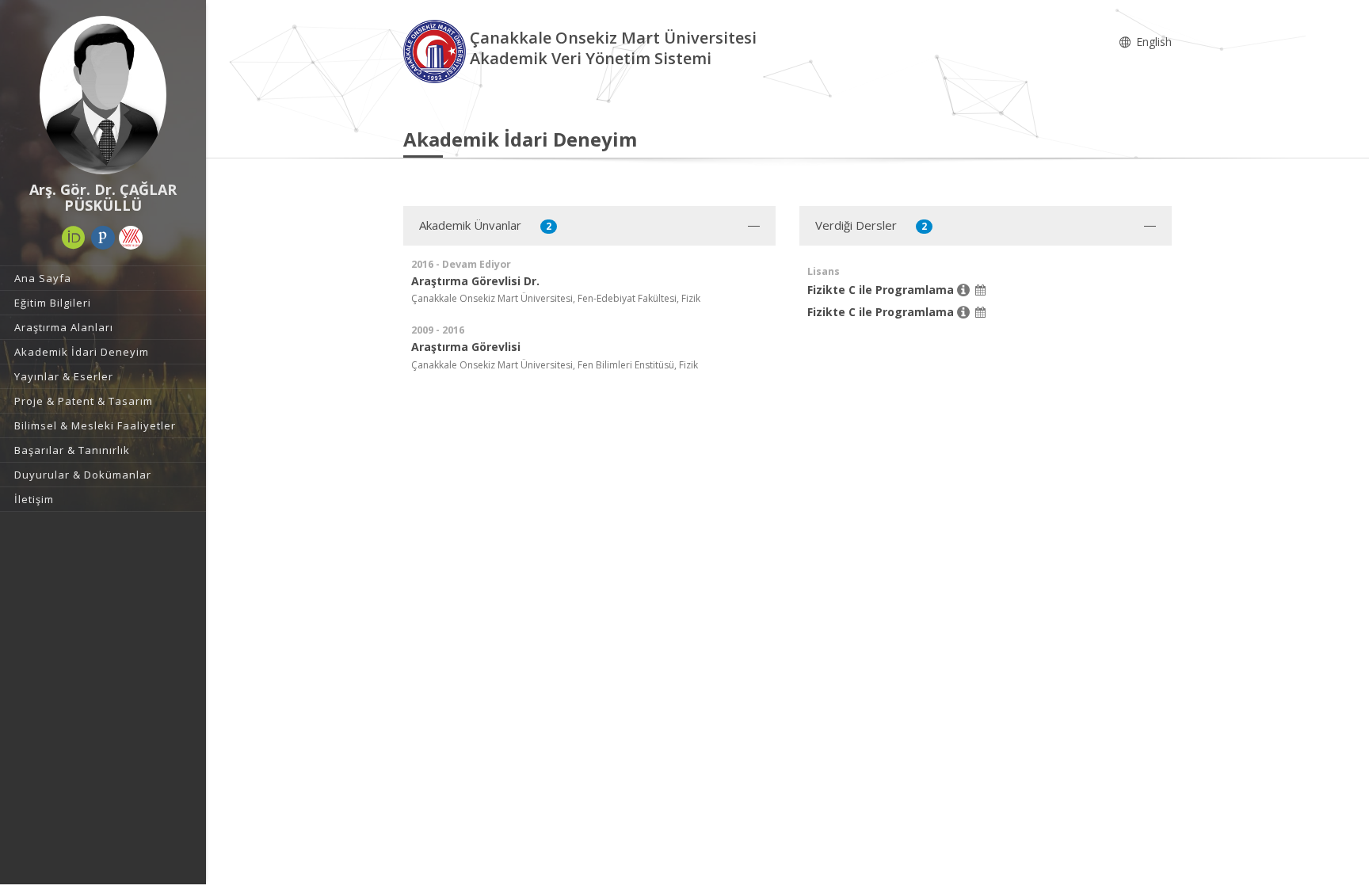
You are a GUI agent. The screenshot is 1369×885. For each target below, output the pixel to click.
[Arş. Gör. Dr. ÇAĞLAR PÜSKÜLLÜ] (103, 95)
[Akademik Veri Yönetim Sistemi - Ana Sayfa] (436, 50)
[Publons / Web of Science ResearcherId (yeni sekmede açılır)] (103, 238)
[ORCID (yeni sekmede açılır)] (73, 238)
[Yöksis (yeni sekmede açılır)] (131, 238)
